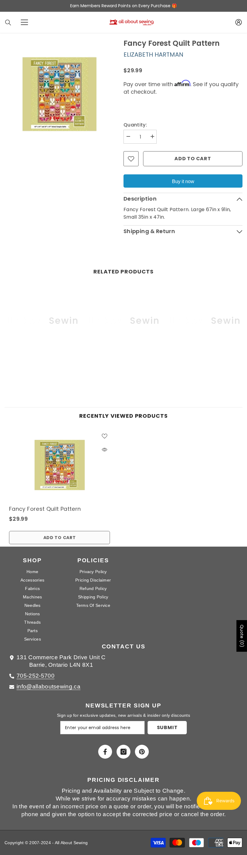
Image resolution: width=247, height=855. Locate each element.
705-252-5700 (36, 675)
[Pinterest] (142, 752)
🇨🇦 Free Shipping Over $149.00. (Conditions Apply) (146, 6)
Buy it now (183, 181)
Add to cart (192, 158)
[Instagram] (123, 752)
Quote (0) (242, 636)
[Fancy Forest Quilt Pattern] (59, 465)
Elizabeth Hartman (153, 54)
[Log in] (238, 22)
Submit (167, 727)
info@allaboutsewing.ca (48, 686)
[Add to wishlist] (131, 158)
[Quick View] (104, 449)
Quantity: (135, 124)
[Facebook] (105, 752)
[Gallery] (59, 94)
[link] (42, 364)
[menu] (24, 22)
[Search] (8, 22)
